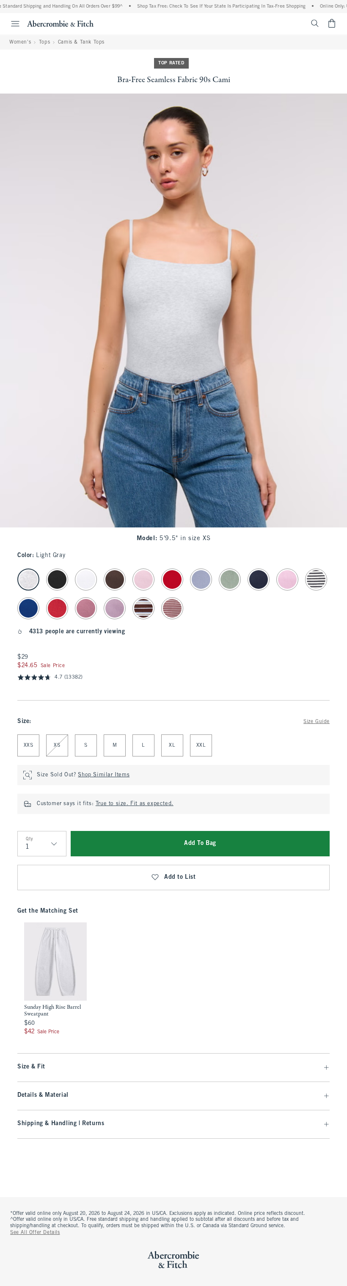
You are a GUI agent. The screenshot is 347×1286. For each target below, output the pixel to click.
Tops (44, 42)
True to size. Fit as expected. (135, 803)
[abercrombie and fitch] (60, 23)
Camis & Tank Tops (81, 42)
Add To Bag (200, 843)
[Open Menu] (11, 24)
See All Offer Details (35, 1232)
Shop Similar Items (103, 775)
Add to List (180, 877)
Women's (20, 42)
